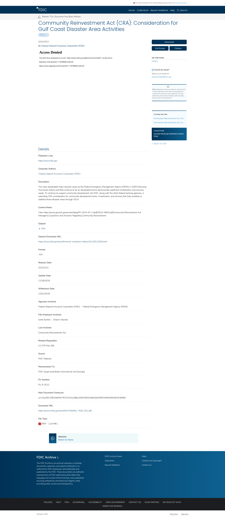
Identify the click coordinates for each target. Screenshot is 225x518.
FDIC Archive (46, 457)
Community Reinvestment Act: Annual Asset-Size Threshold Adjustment (169, 122)
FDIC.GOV (174, 514)
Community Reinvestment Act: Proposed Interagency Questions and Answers (169, 118)
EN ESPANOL (79, 502)
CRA (43, 228)
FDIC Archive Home (113, 456)
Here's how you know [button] (179, 3)
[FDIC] (42, 10)
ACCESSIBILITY (95, 502)
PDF (41, 254)
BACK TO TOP (160, 143)
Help (172, 10)
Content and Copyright (151, 460)
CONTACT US (135, 502)
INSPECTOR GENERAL (112, 506)
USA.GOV (184, 514)
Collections (142, 10)
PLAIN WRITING (152, 502)
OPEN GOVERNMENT (115, 502)
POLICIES (48, 502)
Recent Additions (159, 10)
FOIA (67, 502)
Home (132, 10)
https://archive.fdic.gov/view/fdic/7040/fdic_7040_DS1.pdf (65, 410)
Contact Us (146, 465)
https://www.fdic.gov (47, 160)
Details (155, 61)
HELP (58, 502)
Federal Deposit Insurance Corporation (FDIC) (63, 45)
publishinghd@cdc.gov (162, 76)
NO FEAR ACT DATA (172, 502)
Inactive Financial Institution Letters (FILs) (169, 135)
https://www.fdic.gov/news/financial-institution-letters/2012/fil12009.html (72, 241)
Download (169, 42)
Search (183, 10)
